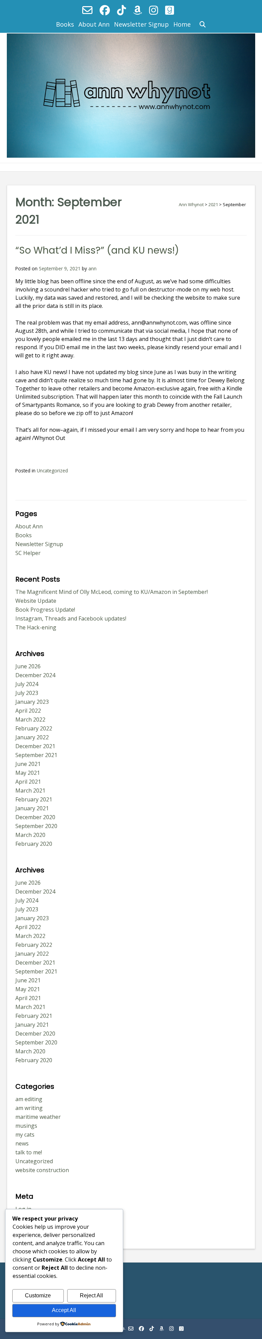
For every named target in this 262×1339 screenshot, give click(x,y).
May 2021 (27, 773)
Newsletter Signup (141, 24)
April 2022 (28, 710)
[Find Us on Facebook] (105, 10)
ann (92, 268)
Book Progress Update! (45, 609)
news (22, 1143)
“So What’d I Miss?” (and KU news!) (97, 250)
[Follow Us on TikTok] (121, 10)
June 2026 (28, 666)
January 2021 (32, 808)
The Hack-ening (35, 627)
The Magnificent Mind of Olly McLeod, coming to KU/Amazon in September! (111, 592)
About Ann (94, 24)
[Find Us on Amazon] (137, 10)
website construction (42, 1170)
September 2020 (36, 826)
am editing (28, 1099)
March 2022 (30, 719)
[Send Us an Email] (87, 10)
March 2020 (30, 835)
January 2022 (32, 737)
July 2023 (26, 693)
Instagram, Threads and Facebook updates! (70, 618)
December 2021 (35, 746)
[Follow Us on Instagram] (153, 10)
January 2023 (32, 702)
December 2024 (35, 675)
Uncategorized (52, 470)
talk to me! (28, 1152)
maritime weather (38, 1117)
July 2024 (26, 684)
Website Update (35, 600)
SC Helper (28, 553)
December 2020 (35, 817)
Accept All (64, 1310)
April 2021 (28, 781)
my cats (24, 1134)
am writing (29, 1108)
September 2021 (36, 755)
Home (182, 24)
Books (65, 24)
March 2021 (30, 790)
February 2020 (33, 843)
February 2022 (33, 728)
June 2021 (28, 764)
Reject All (91, 1295)
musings (26, 1125)
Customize (38, 1295)
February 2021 (33, 799)
